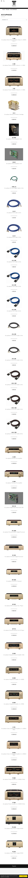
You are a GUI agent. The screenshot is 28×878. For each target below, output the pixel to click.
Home (3, 9)
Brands (7, 9)
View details (13, 34)
